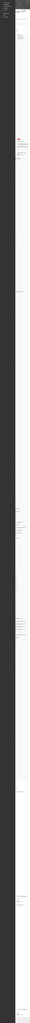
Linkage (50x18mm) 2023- (17, 626)
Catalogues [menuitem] (6, 4)
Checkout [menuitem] (5, 17)
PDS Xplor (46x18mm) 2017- (17, 634)
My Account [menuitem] (6, 13)
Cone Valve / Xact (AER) (17, 527)
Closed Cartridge (16, 522)
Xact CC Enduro (16, 533)
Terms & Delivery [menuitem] (7, 6)
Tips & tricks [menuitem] (6, 2)
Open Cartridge (16, 530)
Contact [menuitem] (5, 9)
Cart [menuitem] (4, 15)
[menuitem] (3, 1)
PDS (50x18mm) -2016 (16, 629)
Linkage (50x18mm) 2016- (17, 624)
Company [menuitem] (5, 8)
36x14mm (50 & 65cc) (16, 618)
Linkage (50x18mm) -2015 (17, 621)
